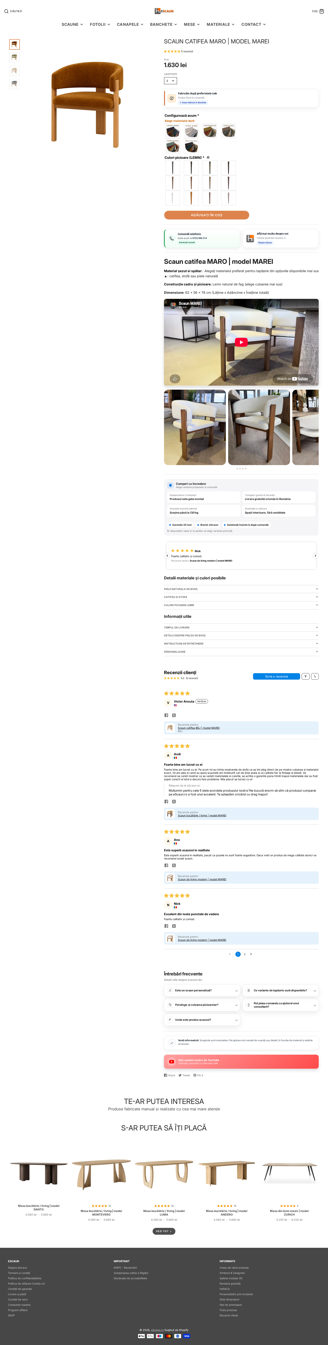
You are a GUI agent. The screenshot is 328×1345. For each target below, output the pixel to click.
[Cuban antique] (228, 167)
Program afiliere (18, 1310)
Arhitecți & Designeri (232, 1272)
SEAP (11, 1315)
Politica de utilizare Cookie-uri (26, 1283)
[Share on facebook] (166, 715)
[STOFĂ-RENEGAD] (210, 130)
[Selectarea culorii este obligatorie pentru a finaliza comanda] (208, 157)
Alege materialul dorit (180, 121)
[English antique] (228, 183)
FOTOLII (98, 24)
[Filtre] (306, 676)
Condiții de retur (18, 1299)
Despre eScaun (17, 1267)
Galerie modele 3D (231, 1278)
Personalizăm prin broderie (236, 1294)
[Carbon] (191, 167)
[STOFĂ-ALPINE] (191, 130)
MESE (189, 24)
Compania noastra (19, 1304)
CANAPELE (128, 24)
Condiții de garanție (20, 1288)
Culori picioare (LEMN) (186, 157)
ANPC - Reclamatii (125, 1267)
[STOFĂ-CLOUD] (173, 146)
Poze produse (228, 1310)
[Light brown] (191, 183)
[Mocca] (210, 167)
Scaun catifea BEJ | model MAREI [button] (199, 727)
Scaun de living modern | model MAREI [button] (202, 879)
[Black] (173, 167)
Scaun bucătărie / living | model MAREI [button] (202, 815)
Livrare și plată (17, 1294)
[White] (173, 198)
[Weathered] (210, 183)
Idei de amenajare (231, 1304)
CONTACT (251, 24)
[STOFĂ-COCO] (228, 130)
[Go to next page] (252, 954)
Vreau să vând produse (234, 1267)
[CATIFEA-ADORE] (173, 130)
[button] (172, 51)
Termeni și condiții (19, 1272)
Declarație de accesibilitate (130, 1278)
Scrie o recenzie (276, 676)
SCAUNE (70, 24)
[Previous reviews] (167, 555)
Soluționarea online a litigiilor (131, 1272)
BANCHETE (161, 24)
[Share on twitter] (174, 715)
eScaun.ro (157, 1330)
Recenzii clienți (229, 1315)
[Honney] (191, 198)
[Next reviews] (315, 555)
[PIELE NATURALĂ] (191, 146)
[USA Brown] (210, 198)
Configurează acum (182, 118)
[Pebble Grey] (228, 198)
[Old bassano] (173, 183)
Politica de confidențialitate (24, 1278)
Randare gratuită (230, 1283)
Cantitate (170, 74)
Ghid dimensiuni (229, 1299)
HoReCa (225, 1288)
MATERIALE (218, 24)
